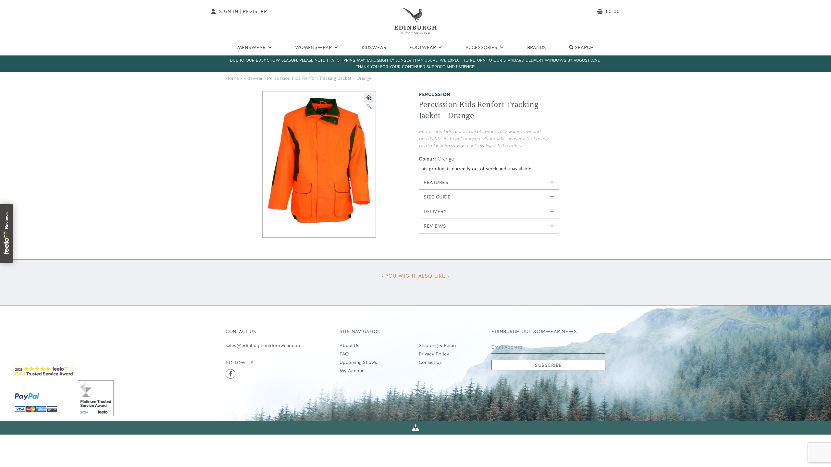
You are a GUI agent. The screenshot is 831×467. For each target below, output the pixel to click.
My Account (353, 371)
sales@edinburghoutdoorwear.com (263, 345)
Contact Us (430, 362)
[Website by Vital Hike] (415, 428)
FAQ (344, 354)
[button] (369, 98)
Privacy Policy (434, 354)
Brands (536, 47)
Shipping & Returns (439, 345)
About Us (349, 345)
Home (232, 78)
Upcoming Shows (358, 362)
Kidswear (374, 47)
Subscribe (548, 365)
